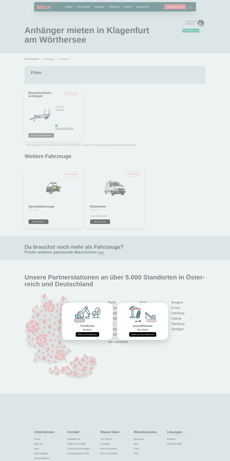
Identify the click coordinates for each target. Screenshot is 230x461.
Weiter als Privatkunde (87, 334)
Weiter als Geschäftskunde (142, 334)
